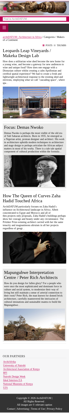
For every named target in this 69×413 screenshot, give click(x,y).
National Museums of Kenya (18, 384)
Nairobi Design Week (14, 376)
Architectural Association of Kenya (21, 369)
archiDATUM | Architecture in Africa (22, 37)
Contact (11, 408)
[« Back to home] (14, 7)
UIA (5, 387)
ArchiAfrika (9, 361)
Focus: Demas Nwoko (23, 127)
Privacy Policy (54, 408)
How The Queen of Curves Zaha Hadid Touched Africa (32, 198)
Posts (49, 45)
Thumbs (61, 45)
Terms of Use (38, 408)
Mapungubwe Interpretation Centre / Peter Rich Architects (31, 275)
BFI (5, 372)
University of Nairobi (14, 365)
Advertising (23, 408)
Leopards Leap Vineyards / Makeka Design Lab (27, 53)
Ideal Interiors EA (12, 380)
